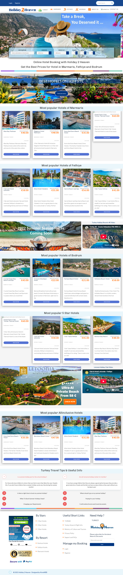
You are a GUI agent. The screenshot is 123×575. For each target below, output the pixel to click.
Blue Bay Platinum (10, 131)
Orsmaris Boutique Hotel (40, 279)
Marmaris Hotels (43, 551)
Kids (92, 50)
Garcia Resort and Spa (71, 189)
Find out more (61, 93)
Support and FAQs (71, 537)
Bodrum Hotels (43, 543)
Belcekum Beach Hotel (41, 436)
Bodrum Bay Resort (101, 336)
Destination (22, 50)
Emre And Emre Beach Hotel (71, 132)
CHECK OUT (61, 50)
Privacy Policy (69, 533)
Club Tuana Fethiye (101, 189)
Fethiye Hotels (42, 547)
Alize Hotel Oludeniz (41, 189)
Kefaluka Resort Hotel (102, 279)
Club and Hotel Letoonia (9, 189)
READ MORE (16, 154)
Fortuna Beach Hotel (71, 279)
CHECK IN (44, 50)
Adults (83, 50)
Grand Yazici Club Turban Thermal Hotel (102, 115)
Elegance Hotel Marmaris (39, 131)
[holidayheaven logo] (22, 9)
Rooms (74, 50)
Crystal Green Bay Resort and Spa (10, 279)
